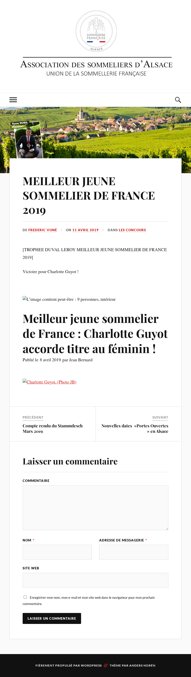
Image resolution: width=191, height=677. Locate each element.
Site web (31, 568)
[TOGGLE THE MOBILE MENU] (13, 100)
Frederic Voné (42, 230)
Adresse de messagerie (123, 540)
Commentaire (36, 481)
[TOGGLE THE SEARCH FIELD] (178, 100)
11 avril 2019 (85, 230)
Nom (28, 540)
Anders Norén (142, 665)
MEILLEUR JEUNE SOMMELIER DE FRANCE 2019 (89, 195)
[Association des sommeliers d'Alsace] (96, 46)
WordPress (91, 665)
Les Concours (132, 230)
